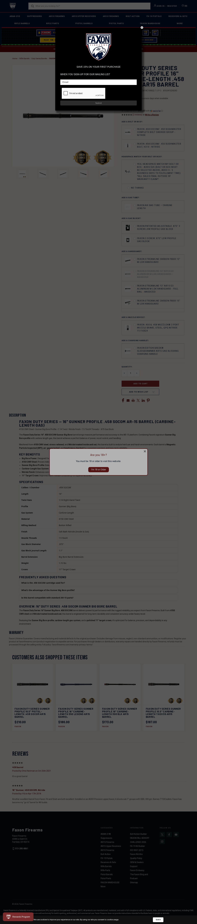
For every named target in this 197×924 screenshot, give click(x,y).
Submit (98, 103)
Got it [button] (158, 920)
